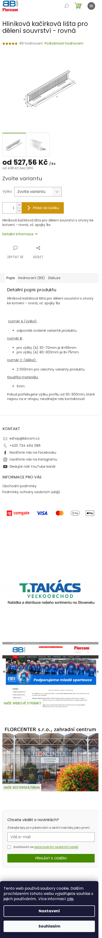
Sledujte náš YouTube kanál (32, 466)
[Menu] (91, 6)
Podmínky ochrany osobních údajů (31, 492)
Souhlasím (49, 926)
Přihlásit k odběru (51, 858)
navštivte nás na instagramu (33, 459)
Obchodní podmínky (19, 486)
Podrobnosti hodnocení (64, 43)
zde (70, 899)
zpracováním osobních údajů (56, 847)
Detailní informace (17, 234)
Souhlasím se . (46, 847)
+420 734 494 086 (25, 445)
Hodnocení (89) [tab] (31, 278)
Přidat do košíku (46, 208)
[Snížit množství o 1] (19, 210)
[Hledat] (66, 6)
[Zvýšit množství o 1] (19, 205)
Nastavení (49, 911)
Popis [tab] (10, 278)
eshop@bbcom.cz (24, 438)
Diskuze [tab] (54, 278)
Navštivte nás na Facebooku (32, 452)
